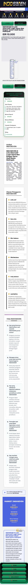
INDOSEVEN (9, 162)
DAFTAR (20, 23)
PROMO (15, 564)
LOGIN (7, 23)
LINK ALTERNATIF (15, 576)
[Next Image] (25, 49)
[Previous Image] (2, 49)
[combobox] (12, 9)
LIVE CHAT (15, 580)
